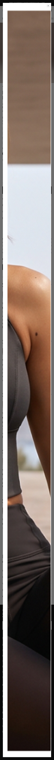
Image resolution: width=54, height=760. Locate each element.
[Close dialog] (48, 5)
